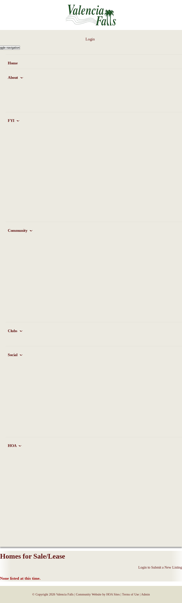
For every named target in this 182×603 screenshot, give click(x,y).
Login (90, 39)
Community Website (88, 594)
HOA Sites (113, 594)
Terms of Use (130, 594)
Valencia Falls (64, 594)
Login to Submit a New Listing (160, 567)
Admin (145, 594)
